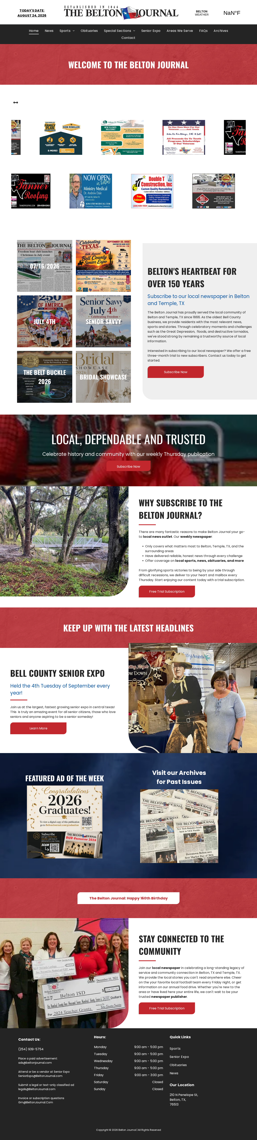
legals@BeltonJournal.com (36, 1089)
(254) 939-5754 (31, 1049)
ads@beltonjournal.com (35, 1063)
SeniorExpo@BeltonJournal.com (40, 1076)
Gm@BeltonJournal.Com (35, 1102)
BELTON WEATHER (217, 13)
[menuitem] (34, 30)
